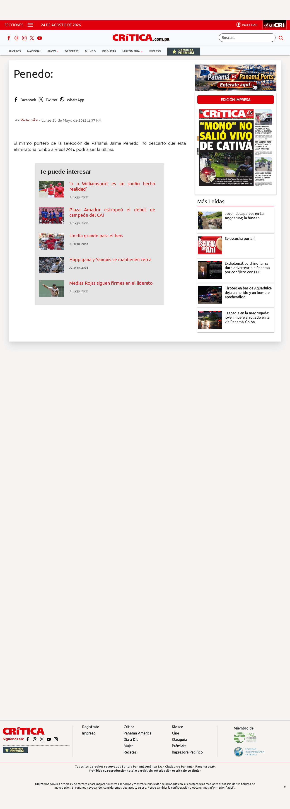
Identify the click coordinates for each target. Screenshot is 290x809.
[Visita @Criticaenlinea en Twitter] (35, 739)
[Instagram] (25, 38)
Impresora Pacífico (187, 752)
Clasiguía (179, 739)
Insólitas (109, 51)
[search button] (281, 37)
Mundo (90, 51)
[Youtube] (39, 38)
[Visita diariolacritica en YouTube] (49, 739)
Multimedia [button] (131, 51)
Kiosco (177, 727)
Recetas (130, 752)
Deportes (72, 51)
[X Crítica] (32, 38)
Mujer (128, 746)
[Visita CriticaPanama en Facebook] (28, 739)
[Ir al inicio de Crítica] (143, 37)
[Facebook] (9, 38)
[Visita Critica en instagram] (56, 739)
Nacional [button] (34, 51)
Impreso (155, 51)
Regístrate (90, 727)
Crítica (129, 727)
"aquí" (230, 787)
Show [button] (52, 51)
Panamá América (138, 733)
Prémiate (179, 746)
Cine (175, 733)
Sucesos (15, 51)
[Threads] (17, 38)
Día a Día (131, 739)
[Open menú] (30, 25)
